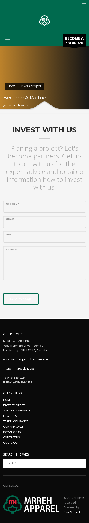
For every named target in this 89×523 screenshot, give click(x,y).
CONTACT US (11, 437)
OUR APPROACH (13, 427)
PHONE (9, 219)
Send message (21, 299)
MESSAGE (11, 249)
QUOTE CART (11, 443)
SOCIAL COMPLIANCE (16, 410)
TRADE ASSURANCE (15, 421)
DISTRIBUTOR (74, 40)
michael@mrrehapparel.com (30, 359)
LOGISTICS (10, 416)
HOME (7, 400)
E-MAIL (9, 234)
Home (11, 86)
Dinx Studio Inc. (74, 512)
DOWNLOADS (12, 432)
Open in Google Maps (20, 368)
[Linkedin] (28, 485)
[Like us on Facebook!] (21, 485)
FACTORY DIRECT (14, 405)
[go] (80, 463)
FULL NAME (12, 204)
